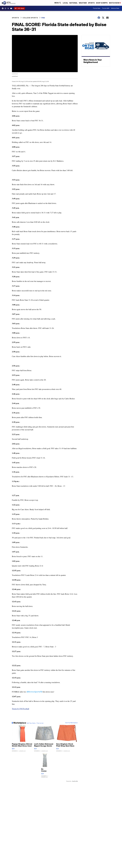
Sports (91, 3)
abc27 (8, 8)
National (73, 3)
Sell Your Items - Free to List (35, 723)
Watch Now (114, 3)
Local (65, 3)
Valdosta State (115, 8)
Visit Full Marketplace (71, 722)
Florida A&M (105, 8)
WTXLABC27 (3, 8)
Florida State (96, 8)
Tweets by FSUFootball (20, 708)
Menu (56, 3)
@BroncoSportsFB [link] (34, 692)
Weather (83, 3)
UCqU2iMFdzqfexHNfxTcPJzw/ (11, 8)
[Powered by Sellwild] (75, 781)
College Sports (30, 18)
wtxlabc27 (6, 8)
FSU (43, 18)
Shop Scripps (102, 3)
